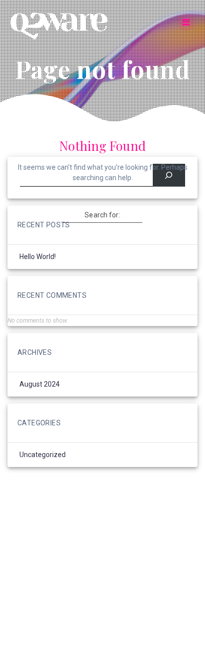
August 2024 (39, 384)
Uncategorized (42, 455)
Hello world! (37, 257)
